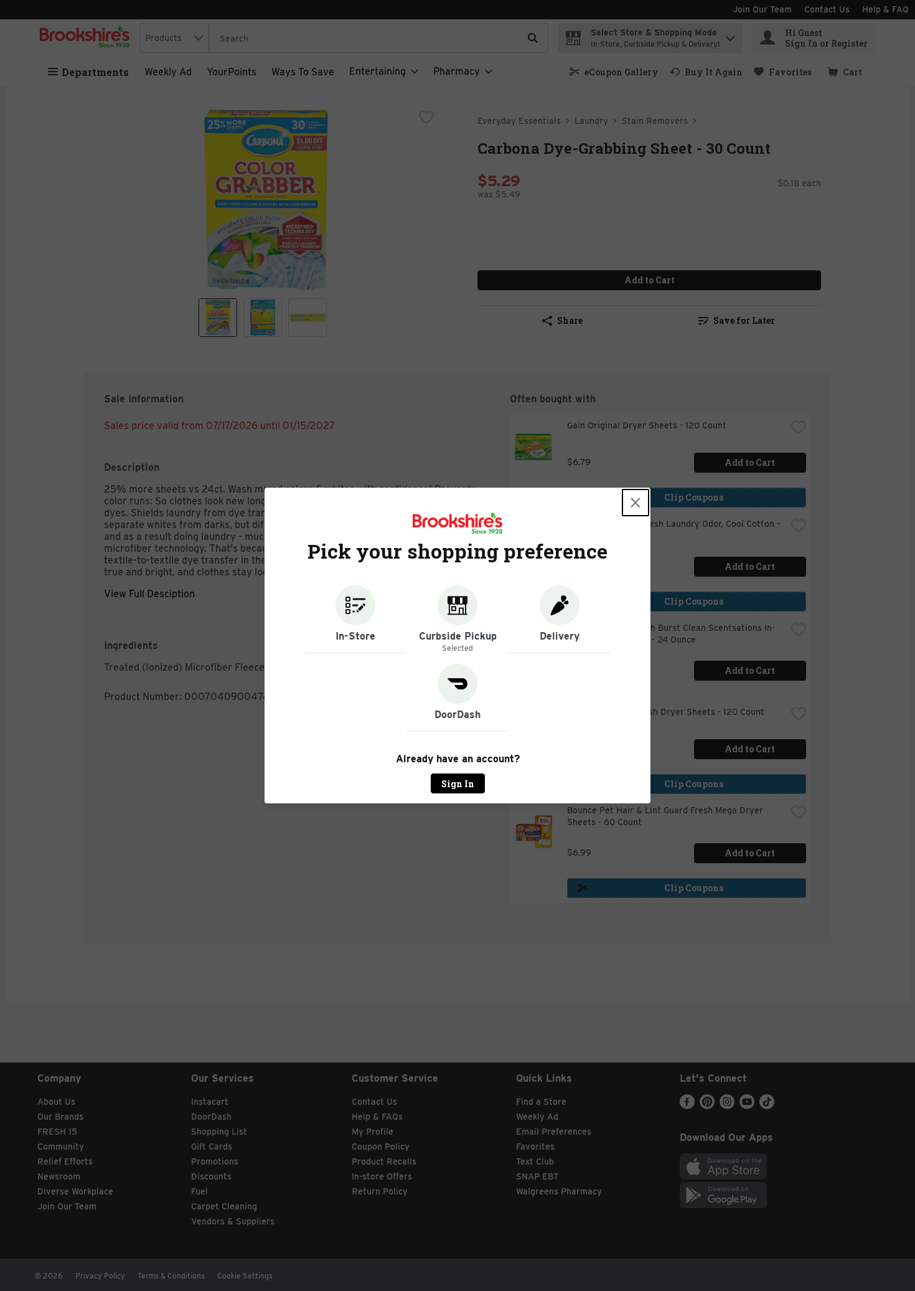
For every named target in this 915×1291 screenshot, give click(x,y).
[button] (355, 619)
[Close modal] (635, 503)
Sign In (457, 784)
